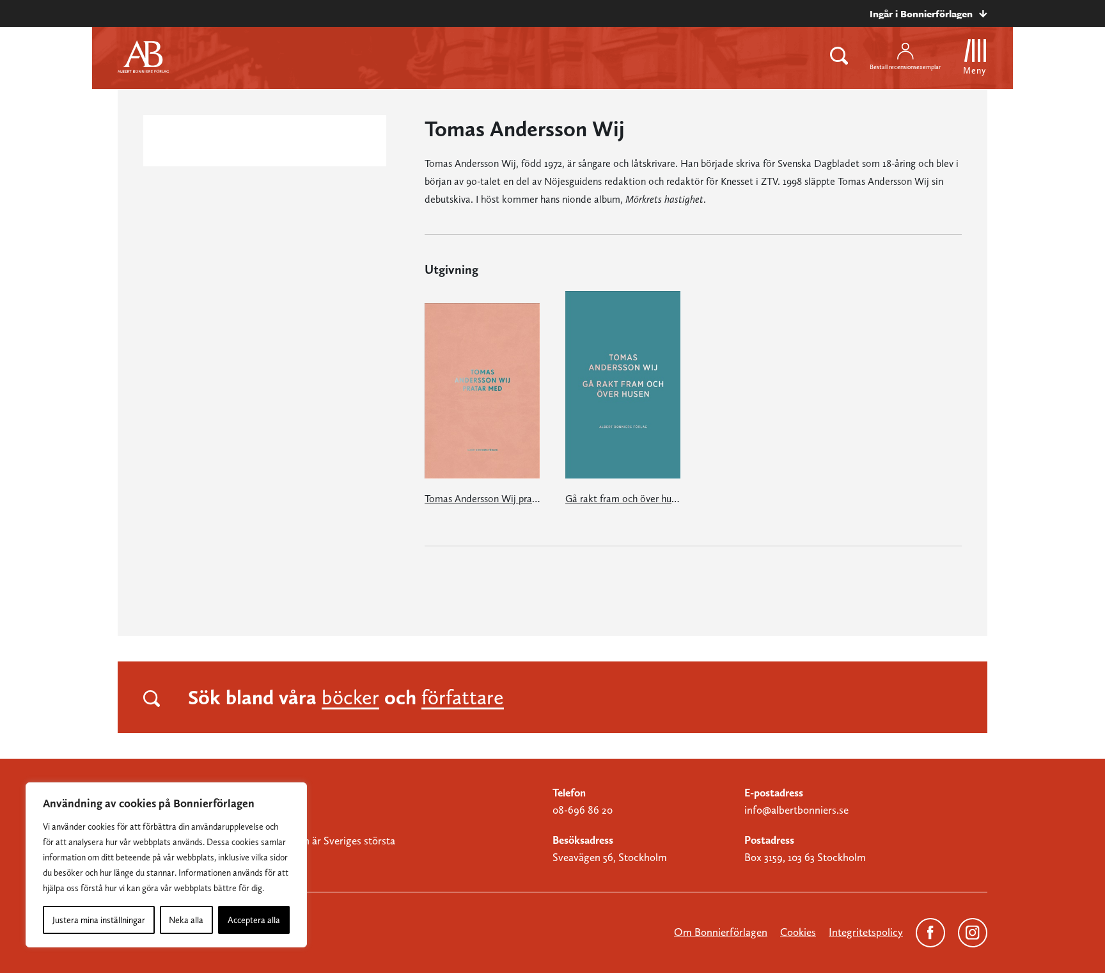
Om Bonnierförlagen (720, 932)
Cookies (798, 932)
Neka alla (186, 920)
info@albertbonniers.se (796, 809)
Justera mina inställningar (98, 920)
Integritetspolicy (866, 932)
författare (462, 697)
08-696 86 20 (582, 809)
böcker (350, 697)
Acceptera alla (254, 920)
